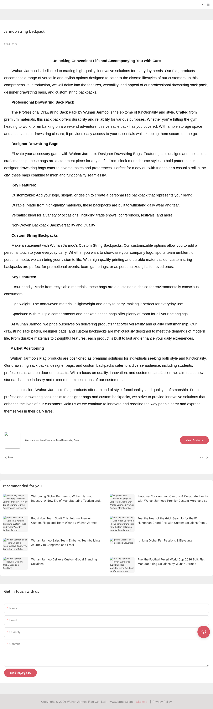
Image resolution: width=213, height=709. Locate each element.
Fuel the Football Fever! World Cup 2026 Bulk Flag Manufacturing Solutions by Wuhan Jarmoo (171, 561)
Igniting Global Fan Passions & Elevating (165, 540)
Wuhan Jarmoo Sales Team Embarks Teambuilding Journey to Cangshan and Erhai (65, 542)
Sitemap (142, 701)
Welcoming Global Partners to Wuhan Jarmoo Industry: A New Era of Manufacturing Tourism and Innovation (65, 498)
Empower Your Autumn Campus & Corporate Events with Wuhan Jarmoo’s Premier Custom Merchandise (173, 498)
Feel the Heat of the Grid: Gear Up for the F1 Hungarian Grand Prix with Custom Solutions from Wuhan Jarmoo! (171, 520)
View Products (194, 440)
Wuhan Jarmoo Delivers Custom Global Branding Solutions (64, 561)
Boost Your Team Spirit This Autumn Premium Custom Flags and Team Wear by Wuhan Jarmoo (64, 520)
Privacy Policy (162, 701)
